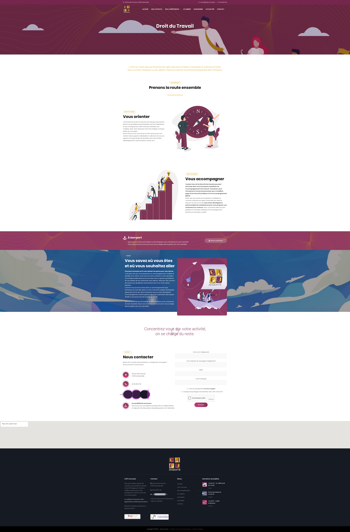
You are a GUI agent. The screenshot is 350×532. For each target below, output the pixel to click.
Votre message (201, 379)
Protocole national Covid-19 (214, 493)
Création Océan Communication (180, 529)
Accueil (179, 484)
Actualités (180, 500)
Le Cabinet (181, 494)
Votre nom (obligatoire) (201, 352)
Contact (180, 504)
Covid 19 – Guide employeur (213, 502)
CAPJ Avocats (182, 487)
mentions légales (209, 389)
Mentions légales (197, 529)
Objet (201, 370)
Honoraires (181, 497)
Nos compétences (183, 490)
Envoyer (201, 405)
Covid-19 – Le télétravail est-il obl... (216, 484)
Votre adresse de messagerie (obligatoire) (201, 361)
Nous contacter (217, 241)
